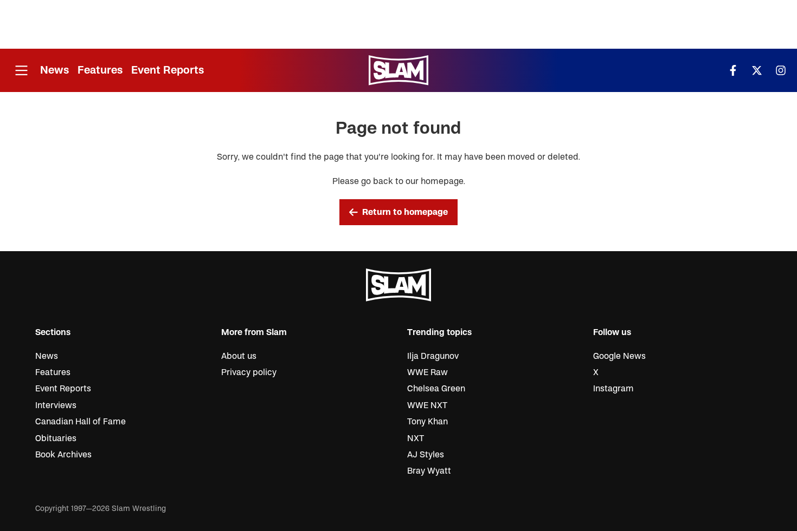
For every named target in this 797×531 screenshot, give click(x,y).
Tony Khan (427, 422)
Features (100, 70)
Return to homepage (405, 212)
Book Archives (63, 455)
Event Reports (167, 70)
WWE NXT (427, 405)
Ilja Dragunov (433, 356)
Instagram (613, 389)
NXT (415, 438)
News (54, 70)
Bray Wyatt (429, 471)
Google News (619, 356)
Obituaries (55, 438)
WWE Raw (427, 372)
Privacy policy (249, 372)
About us (238, 356)
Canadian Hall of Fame (80, 422)
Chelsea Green (436, 389)
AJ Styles (425, 455)
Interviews (55, 405)
